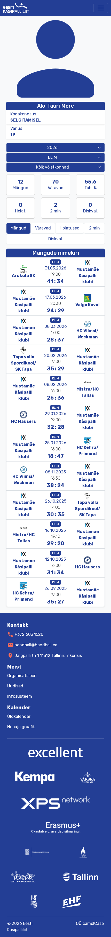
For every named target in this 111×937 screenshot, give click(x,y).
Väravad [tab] (43, 228)
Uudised (15, 686)
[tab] (94, 228)
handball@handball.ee (35, 644)
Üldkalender (18, 716)
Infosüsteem (19, 696)
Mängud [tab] (18, 228)
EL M (55, 262)
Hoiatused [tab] (70, 228)
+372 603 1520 (28, 634)
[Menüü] (100, 8)
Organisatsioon (22, 675)
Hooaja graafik (21, 726)
